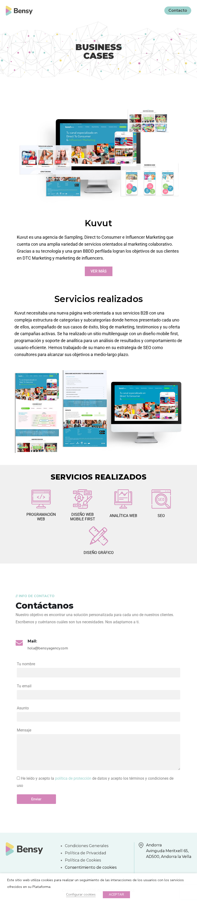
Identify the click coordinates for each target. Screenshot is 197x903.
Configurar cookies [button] (81, 894)
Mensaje (24, 730)
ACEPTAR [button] (116, 894)
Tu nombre (26, 664)
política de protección (73, 778)
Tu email (24, 686)
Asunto (23, 708)
